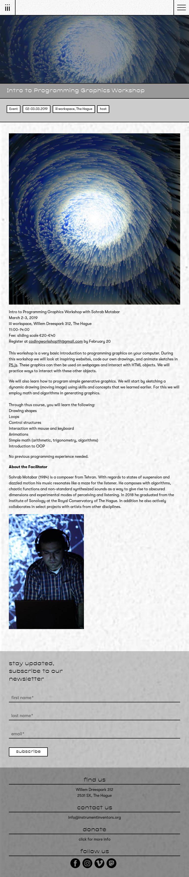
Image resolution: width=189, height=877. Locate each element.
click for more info (94, 839)
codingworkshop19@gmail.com (56, 341)
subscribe (28, 752)
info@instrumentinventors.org (94, 817)
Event (13, 109)
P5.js (13, 365)
